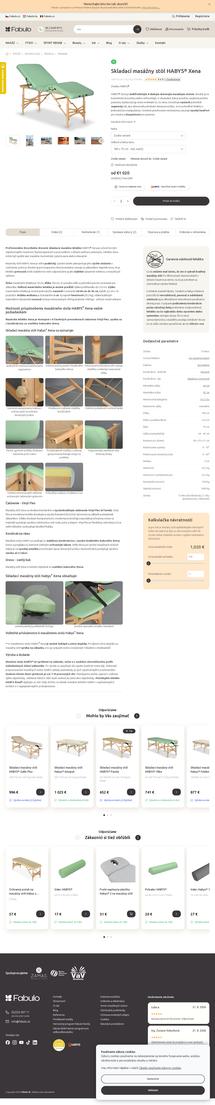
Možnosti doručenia (126, 164)
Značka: (120, 86)
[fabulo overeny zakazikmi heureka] (59, 1045)
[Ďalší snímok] (101, 140)
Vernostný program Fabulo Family (71, 1023)
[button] (27, 795)
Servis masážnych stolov (113, 1005)
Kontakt (57, 996)
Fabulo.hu (32, 16)
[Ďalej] (78, 716)
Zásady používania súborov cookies (160, 1068)
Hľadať (137, 29)
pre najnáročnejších (199, 358)
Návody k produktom (112, 1023)
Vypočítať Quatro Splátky (173, 186)
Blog (55, 1010)
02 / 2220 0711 (53, 27)
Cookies (104, 1019)
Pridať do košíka (171, 201)
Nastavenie (153, 1078)
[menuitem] (12, 43)
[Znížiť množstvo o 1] (114, 201)
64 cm (206, 385)
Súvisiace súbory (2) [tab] (124, 232)
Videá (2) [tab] (56, 232)
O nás (56, 1005)
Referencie (59, 1014)
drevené (205, 372)
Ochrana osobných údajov (114, 1014)
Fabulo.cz (15, 16)
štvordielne (203, 365)
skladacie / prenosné (198, 378)
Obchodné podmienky (112, 1010)
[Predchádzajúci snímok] (8, 140)
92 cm (206, 392)
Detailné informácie (122, 121)
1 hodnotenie (172, 79)
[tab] (104, 815)
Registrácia (202, 16)
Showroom (59, 1001)
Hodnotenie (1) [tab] (91, 232)
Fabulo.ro (49, 16)
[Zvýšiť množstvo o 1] (127, 201)
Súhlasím (153, 1090)
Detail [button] (40, 792)
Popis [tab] (22, 232)
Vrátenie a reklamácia (192, 232)
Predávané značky (63, 1019)
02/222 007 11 (20, 1012)
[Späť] (137, 716)
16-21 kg (204, 399)
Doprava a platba (158, 232)
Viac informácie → (151, 7)
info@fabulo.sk (21, 1021)
